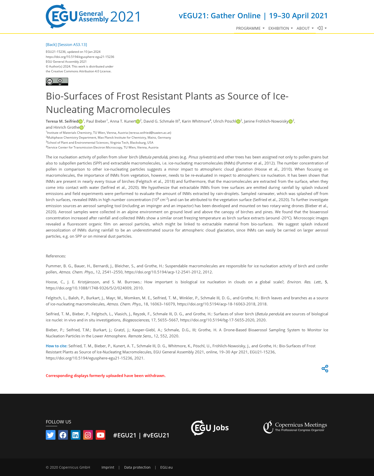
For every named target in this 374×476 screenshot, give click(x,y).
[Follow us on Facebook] (63, 436)
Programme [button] (249, 28)
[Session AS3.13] (72, 44)
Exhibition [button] (279, 28)
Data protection (137, 467)
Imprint (108, 467)
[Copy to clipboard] (324, 369)
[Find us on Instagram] (88, 436)
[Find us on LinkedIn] (75, 436)
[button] (322, 28)
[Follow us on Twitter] (50, 436)
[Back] (51, 44)
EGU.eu (166, 467)
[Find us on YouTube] (100, 436)
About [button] (304, 28)
